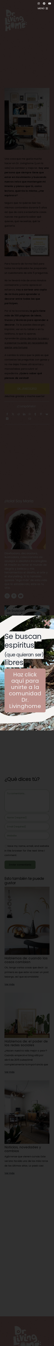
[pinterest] (44, 3)
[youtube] (49, 3)
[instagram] (39, 3)
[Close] (47, 623)
